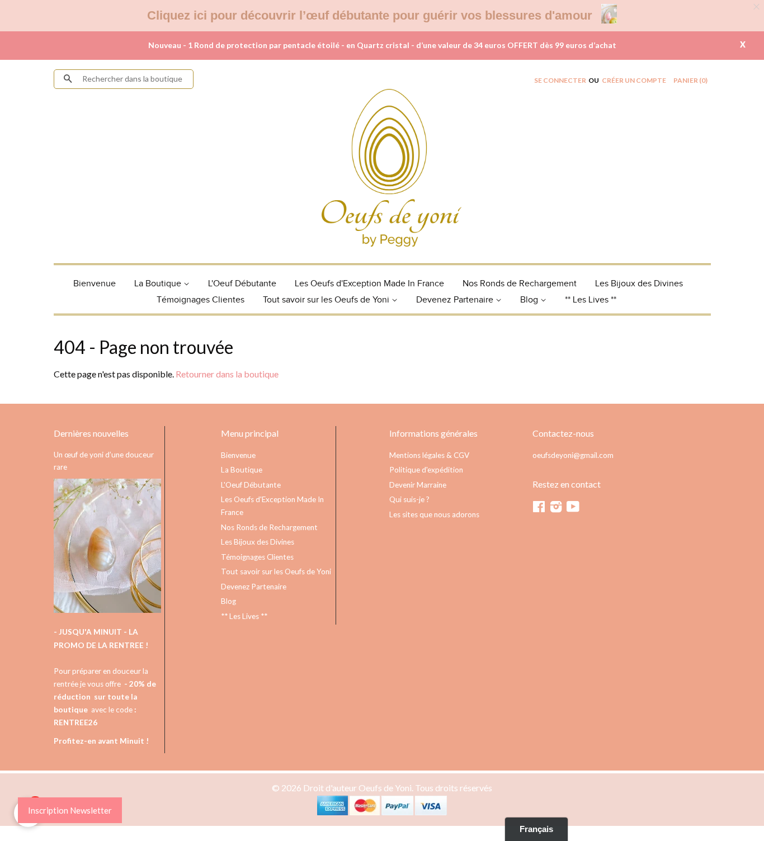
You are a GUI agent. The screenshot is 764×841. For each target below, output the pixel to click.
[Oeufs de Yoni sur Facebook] (538, 508)
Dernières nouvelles (91, 433)
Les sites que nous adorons (434, 514)
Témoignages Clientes (200, 300)
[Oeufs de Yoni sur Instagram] (556, 508)
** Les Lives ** (590, 300)
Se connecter (560, 80)
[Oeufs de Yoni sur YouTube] (573, 508)
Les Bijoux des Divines (639, 283)
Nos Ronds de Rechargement (520, 283)
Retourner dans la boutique (227, 373)
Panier (690, 80)
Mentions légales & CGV (429, 455)
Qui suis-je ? (409, 499)
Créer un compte (634, 80)
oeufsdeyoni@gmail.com (573, 455)
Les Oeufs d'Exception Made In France (369, 283)
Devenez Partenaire (456, 300)
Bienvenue (94, 283)
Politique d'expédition (426, 469)
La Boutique (158, 283)
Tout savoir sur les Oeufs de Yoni (327, 300)
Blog (530, 300)
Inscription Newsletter (70, 810)
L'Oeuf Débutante (242, 283)
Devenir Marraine (417, 484)
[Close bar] (757, 7)
